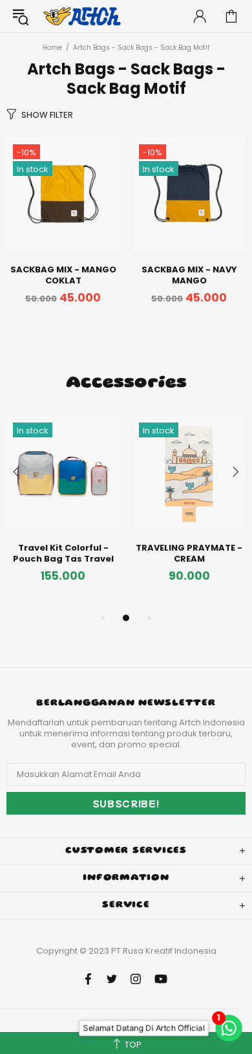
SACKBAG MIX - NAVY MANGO (189, 275)
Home (52, 47)
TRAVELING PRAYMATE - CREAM (189, 553)
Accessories (126, 383)
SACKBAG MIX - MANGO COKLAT (63, 275)
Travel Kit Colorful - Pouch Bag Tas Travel (63, 553)
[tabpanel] (63, 513)
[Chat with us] (230, 1028)
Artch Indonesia (83, 16)
